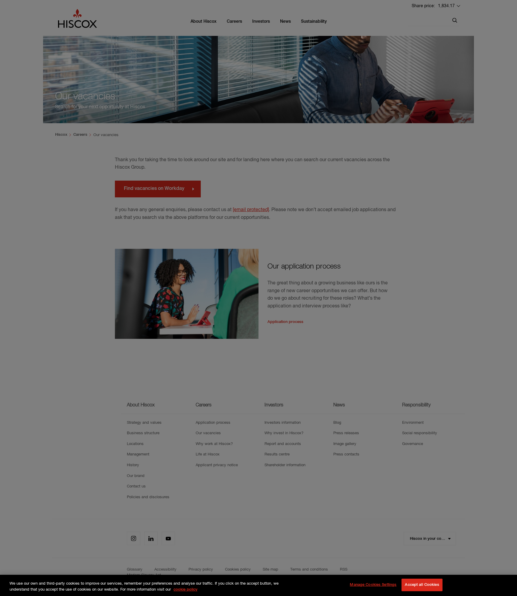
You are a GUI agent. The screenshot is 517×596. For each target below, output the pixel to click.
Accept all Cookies (422, 585)
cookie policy (185, 590)
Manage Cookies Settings (373, 585)
